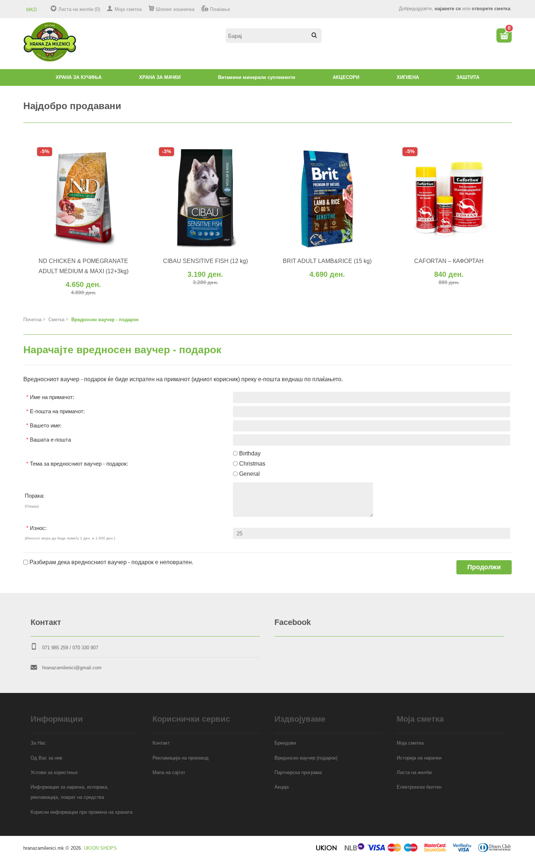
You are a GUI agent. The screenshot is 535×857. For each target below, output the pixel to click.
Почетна (32, 567)
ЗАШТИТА (467, 77)
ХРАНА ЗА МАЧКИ (160, 77)
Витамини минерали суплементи (256, 77)
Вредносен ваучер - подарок (105, 567)
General (249, 721)
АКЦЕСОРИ (346, 77)
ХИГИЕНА (408, 77)
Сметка (56, 567)
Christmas (252, 711)
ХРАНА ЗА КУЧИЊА (79, 77)
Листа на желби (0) (79, 9)
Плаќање (220, 9)
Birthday (250, 701)
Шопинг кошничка (175, 9)
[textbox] (274, 35)
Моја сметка (128, 9)
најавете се (448, 8)
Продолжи (484, 814)
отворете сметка (491, 8)
